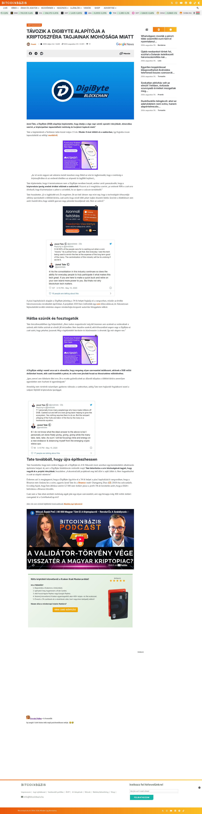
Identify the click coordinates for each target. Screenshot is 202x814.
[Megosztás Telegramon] (36, 53)
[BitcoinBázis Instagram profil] (176, 2)
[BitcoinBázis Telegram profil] (190, 2)
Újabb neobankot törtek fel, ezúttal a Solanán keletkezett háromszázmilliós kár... (157, 54)
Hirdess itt (141, 652)
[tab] (147, 29)
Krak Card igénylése (65, 609)
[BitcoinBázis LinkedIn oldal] (186, 2)
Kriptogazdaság (34, 25)
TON (106, 13)
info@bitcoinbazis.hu (34, 797)
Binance (82, 482)
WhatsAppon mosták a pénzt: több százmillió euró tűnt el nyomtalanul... (157, 39)
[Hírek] (125, 44)
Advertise (109, 8)
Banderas (162, 45)
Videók (87, 8)
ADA (82, 13)
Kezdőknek (47, 8)
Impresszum (26, 792)
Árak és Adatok (29, 8)
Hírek (14, 8)
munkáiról (52, 135)
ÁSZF (68, 792)
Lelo (159, 61)
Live (5, 8)
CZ (110, 482)
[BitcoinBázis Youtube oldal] (181, 2)
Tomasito (161, 76)
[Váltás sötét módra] (199, 3)
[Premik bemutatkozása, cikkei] (28, 44)
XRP (58, 13)
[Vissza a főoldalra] (14, 2)
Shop (97, 8)
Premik (33, 44)
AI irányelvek (77, 792)
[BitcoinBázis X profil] (172, 2)
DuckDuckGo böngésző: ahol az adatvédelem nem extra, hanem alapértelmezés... (159, 104)
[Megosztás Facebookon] (30, 53)
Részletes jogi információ (73, 504)
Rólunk (87, 792)
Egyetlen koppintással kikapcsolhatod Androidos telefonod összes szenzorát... (158, 70)
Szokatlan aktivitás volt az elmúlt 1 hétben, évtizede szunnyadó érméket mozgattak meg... (158, 86)
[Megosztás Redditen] (41, 53)
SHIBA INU (178, 13)
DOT (130, 13)
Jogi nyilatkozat (39, 792)
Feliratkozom (141, 797)
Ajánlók (75, 8)
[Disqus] (101, 683)
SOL (33, 13)
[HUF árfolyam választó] (198, 13)
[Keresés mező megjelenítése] (198, 8)
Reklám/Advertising (100, 792)
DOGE (153, 13)
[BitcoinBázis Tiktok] (195, 2)
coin (98, 304)
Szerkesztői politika (55, 792)
